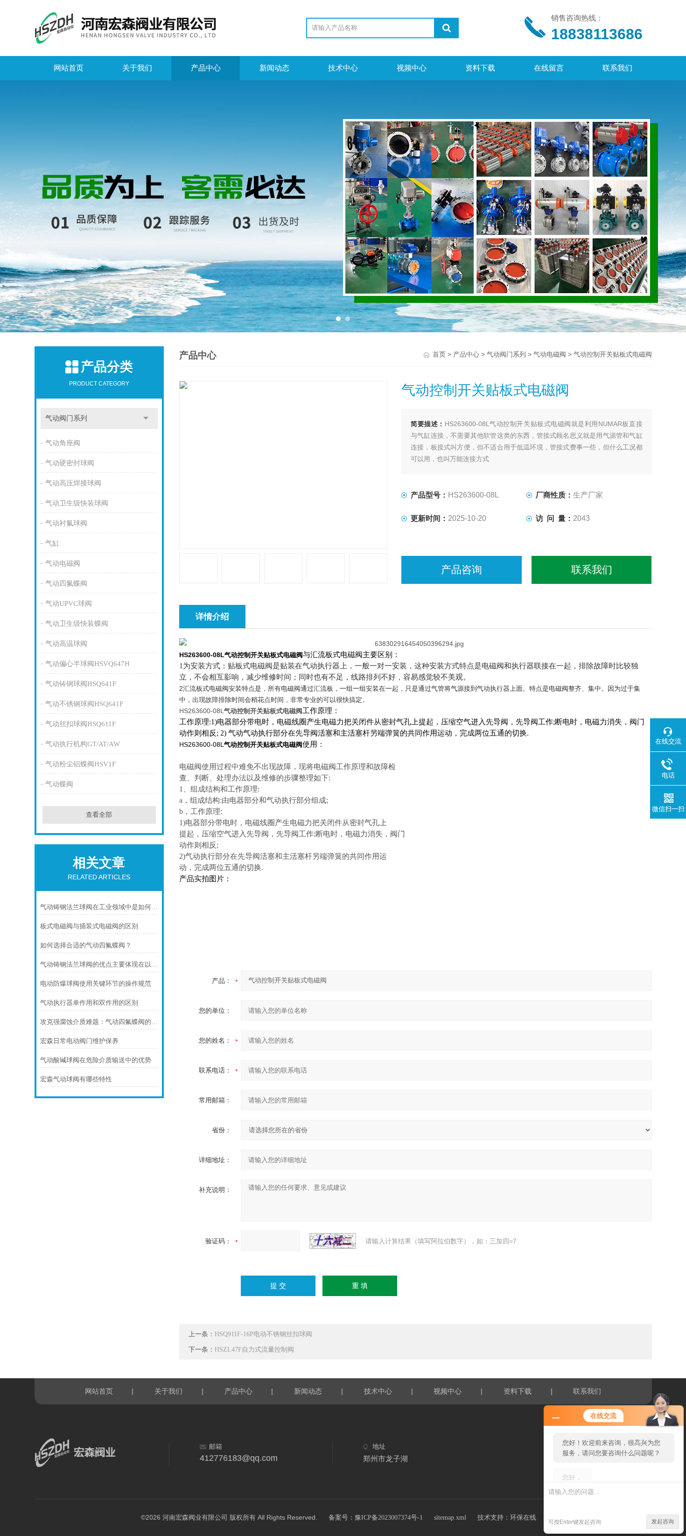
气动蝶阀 (59, 784)
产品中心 (206, 68)
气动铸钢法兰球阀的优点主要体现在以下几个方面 (99, 964)
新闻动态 (274, 68)
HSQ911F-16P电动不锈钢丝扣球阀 (263, 1334)
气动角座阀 (62, 443)
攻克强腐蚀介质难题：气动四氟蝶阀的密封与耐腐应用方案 (99, 1021)
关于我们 (137, 68)
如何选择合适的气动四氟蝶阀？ (86, 945)
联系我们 (617, 68)
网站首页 (69, 68)
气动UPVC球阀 (68, 603)
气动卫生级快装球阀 (76, 503)
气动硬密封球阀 (69, 463)
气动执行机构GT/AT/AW (82, 744)
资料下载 (480, 68)
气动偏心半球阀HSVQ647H (87, 663)
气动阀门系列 (66, 418)
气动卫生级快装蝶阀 (76, 623)
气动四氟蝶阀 (66, 583)
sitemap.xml (450, 1517)
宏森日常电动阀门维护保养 (79, 1041)
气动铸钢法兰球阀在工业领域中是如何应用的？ (99, 907)
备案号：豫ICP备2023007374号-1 (376, 1517)
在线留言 (549, 68)
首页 (439, 354)
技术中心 (343, 68)
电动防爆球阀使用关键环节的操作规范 (95, 983)
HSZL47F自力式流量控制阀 (254, 1349)
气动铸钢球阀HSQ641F (80, 683)
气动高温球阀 (66, 643)
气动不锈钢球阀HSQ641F (84, 704)
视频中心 (412, 68)
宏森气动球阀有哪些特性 (76, 1079)
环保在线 (523, 1517)
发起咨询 (662, 1521)
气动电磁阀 (62, 563)
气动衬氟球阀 (66, 523)
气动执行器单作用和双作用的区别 (89, 1002)
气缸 (52, 543)
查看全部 (99, 814)
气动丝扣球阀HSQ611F (80, 724)
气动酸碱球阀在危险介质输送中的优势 (95, 1060)
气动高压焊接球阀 (73, 483)
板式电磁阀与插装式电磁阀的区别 (89, 926)
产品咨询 (461, 569)
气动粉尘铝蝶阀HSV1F (80, 764)
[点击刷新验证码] (332, 1241)
